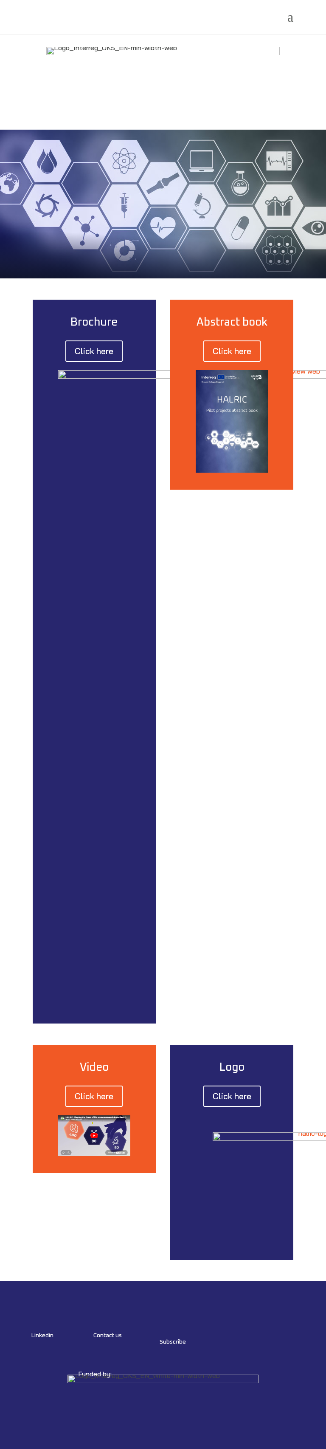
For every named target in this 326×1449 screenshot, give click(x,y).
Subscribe (173, 1342)
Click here (94, 351)
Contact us (107, 1335)
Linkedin (42, 1335)
